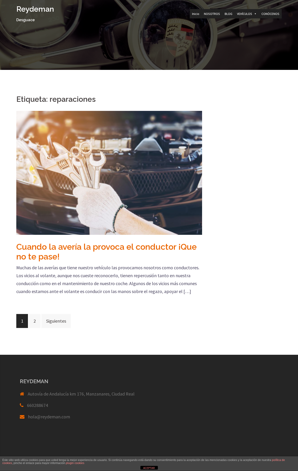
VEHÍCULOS (244, 14)
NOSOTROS (212, 14)
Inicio (195, 14)
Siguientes (56, 321)
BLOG (228, 14)
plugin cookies (75, 463)
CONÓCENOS (270, 14)
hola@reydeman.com (49, 417)
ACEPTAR (149, 468)
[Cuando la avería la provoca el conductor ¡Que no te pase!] (109, 172)
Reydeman (35, 9)
